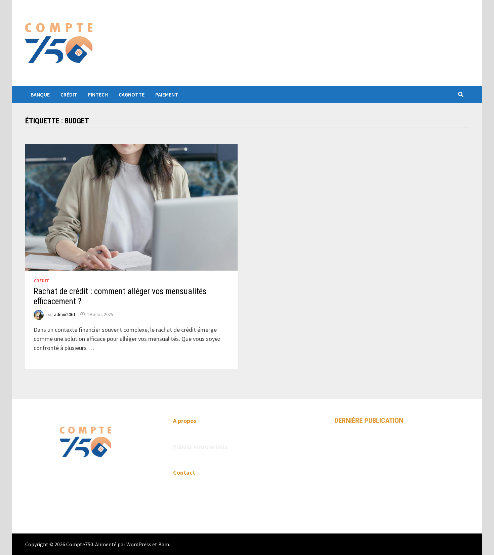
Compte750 (79, 544)
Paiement (166, 94)
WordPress (138, 544)
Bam (163, 544)
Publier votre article (200, 446)
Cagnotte (132, 94)
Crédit (68, 94)
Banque (40, 94)
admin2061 (65, 314)
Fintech (98, 94)
